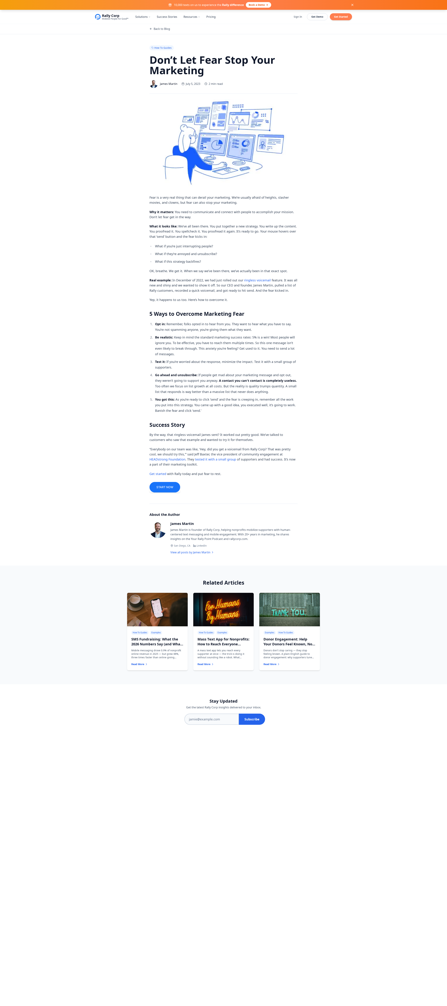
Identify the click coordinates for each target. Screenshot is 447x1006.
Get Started (341, 16)
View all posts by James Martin (190, 552)
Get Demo (317, 16)
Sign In (298, 16)
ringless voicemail (257, 280)
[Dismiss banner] (352, 4)
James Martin (182, 523)
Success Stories (167, 17)
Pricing (211, 17)
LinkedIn (202, 545)
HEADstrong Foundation (167, 459)
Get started (157, 474)
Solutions (141, 17)
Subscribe (251, 719)
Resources (190, 17)
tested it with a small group (215, 459)
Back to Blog (162, 29)
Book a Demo (257, 4)
